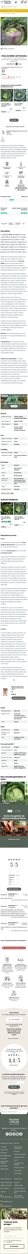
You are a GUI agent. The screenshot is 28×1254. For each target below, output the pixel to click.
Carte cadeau (18, 1170)
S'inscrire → (14, 1087)
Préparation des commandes (18, 1147)
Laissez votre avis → (14, 889)
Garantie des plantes (19, 1154)
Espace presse (4, 1169)
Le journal (16, 1182)
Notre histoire (4, 1150)
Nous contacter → (14, 1038)
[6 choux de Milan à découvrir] (13, 794)
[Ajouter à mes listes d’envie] (11, 91)
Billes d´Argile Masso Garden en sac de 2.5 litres (18, 688)
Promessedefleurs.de (6, 1201)
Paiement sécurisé (19, 1157)
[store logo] (7, 3)
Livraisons (16, 1151)
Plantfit (16, 1160)
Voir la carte (22, 754)
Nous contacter (5, 1188)
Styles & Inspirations (19, 1188)
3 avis (19, 64)
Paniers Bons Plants (19, 1167)
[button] (15, 2)
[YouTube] (17, 1134)
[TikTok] (21, 1134)
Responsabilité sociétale (4, 1162)
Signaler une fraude (6, 1185)
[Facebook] (11, 1134)
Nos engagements (6, 1155)
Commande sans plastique (18, 1163)
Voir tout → (14, 120)
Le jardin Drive (17, 1173)
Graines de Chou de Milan (9, 13)
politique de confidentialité (13, 1093)
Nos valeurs (4, 1158)
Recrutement (4, 1166)
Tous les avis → (14, 1065)
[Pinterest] (14, 1134)
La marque (3, 1147)
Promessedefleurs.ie (6, 1197)
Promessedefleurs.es (6, 1206)
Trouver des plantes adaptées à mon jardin (15, 948)
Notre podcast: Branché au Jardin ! (19, 1196)
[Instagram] (7, 1134)
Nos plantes (4, 1152)
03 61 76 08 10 (15, 1020)
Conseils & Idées (18, 1185)
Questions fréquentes (7, 1182)
